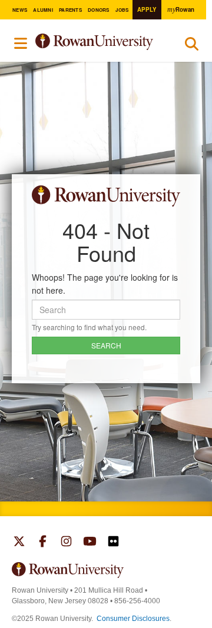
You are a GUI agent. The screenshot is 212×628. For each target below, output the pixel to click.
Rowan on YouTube (89, 542)
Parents (70, 9)
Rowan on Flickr (113, 542)
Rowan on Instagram (66, 542)
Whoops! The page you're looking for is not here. (105, 283)
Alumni (42, 9)
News (19, 9)
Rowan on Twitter (19, 542)
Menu (21, 43)
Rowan (180, 9)
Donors (98, 9)
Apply (147, 9)
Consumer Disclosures (133, 618)
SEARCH (106, 345)
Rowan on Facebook (42, 542)
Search (191, 46)
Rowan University (101, 42)
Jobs (122, 9)
